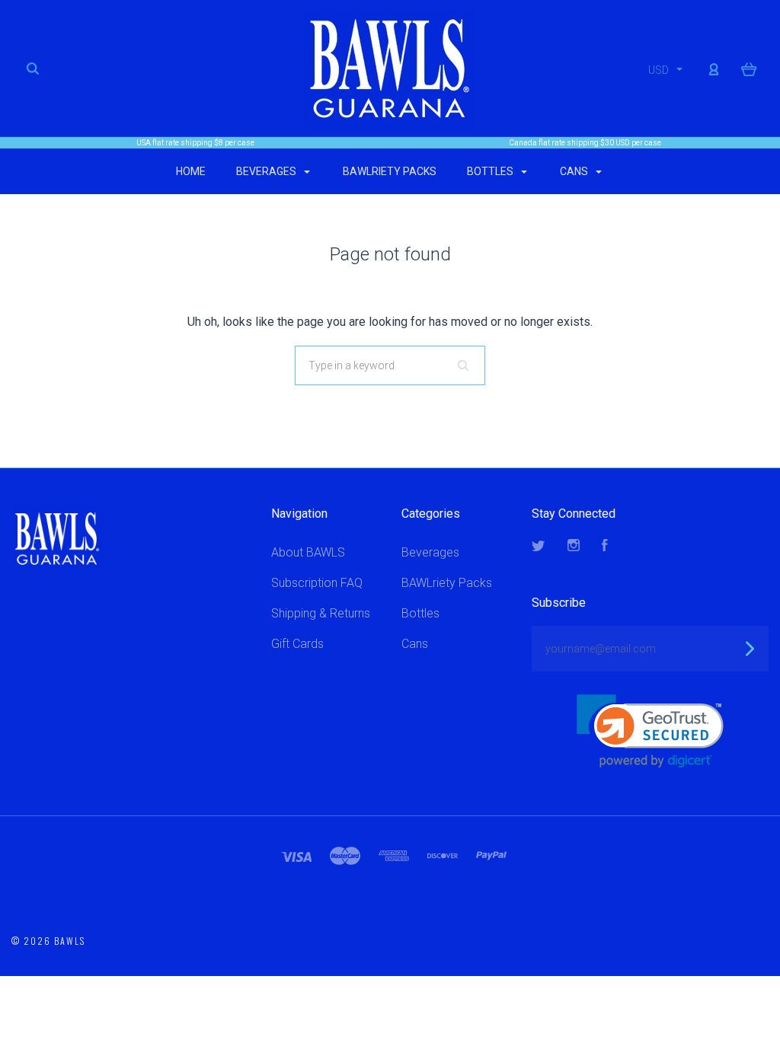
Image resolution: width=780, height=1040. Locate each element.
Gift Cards (297, 643)
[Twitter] (538, 547)
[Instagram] (573, 547)
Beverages (267, 171)
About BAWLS (308, 552)
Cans (575, 171)
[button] (650, 731)
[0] (749, 68)
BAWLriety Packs (389, 171)
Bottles (491, 171)
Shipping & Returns (320, 613)
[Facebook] (605, 547)
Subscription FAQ (317, 583)
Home (191, 171)
